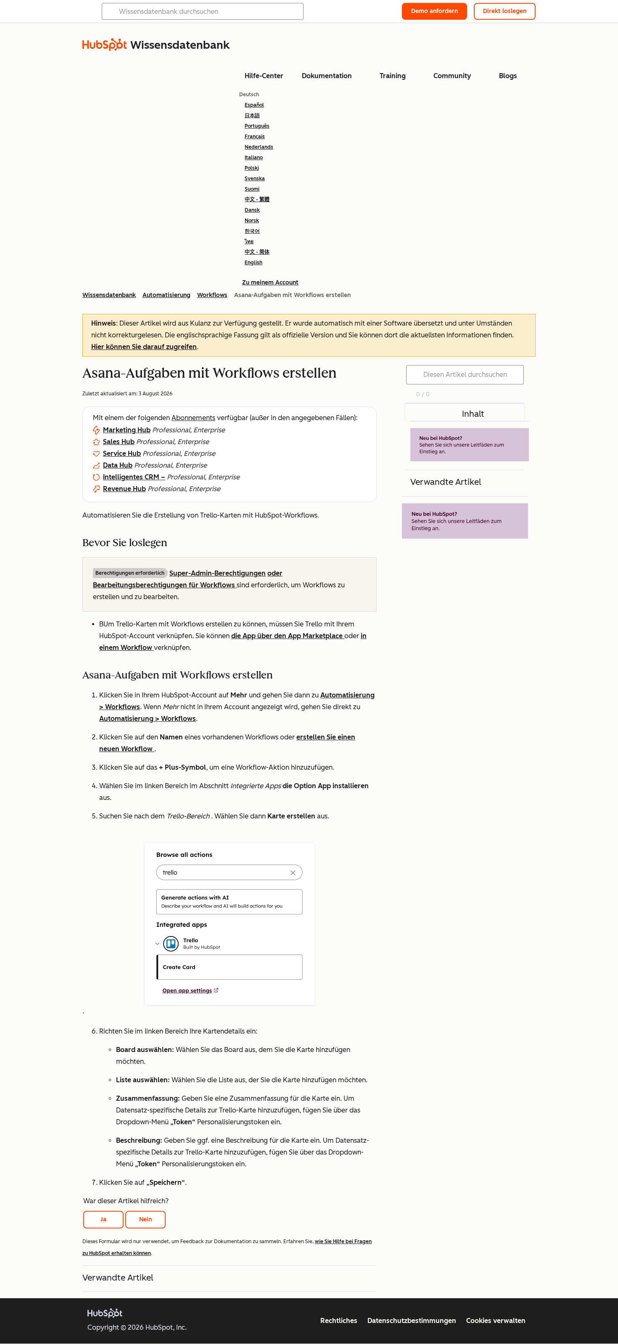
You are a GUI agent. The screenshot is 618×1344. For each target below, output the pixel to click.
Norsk (252, 221)
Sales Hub (119, 442)
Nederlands (259, 147)
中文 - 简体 (257, 252)
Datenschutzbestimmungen (411, 1321)
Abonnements (193, 418)
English (253, 263)
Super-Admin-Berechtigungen (217, 573)
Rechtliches (338, 1321)
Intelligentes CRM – (134, 477)
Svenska (255, 178)
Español (254, 105)
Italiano (254, 157)
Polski (252, 168)
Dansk (252, 210)
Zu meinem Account (270, 282)
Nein (145, 1219)
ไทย (249, 242)
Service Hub (122, 454)
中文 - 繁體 (257, 200)
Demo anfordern (434, 11)
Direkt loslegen (504, 11)
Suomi (252, 189)
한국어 (252, 231)
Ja (103, 1219)
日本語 (252, 115)
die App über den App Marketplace (287, 636)
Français (255, 136)
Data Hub (117, 465)
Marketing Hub (127, 430)
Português (257, 126)
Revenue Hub (124, 489)
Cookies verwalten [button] (496, 1321)
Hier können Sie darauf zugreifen (144, 347)
